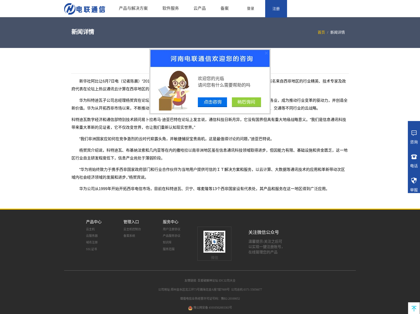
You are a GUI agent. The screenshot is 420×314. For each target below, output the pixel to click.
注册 (276, 9)
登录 (250, 8)
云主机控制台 (132, 229)
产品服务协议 (171, 236)
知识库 (167, 242)
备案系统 (129, 236)
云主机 (90, 229)
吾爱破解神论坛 (208, 280)
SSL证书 (91, 249)
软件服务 (170, 8)
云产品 (199, 8)
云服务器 (92, 236)
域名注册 (92, 242)
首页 (321, 32)
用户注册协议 (171, 229)
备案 (224, 8)
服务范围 (169, 249)
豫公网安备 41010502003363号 (212, 307)
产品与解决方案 (133, 8)
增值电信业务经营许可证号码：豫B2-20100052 (210, 298)
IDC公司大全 (227, 280)
